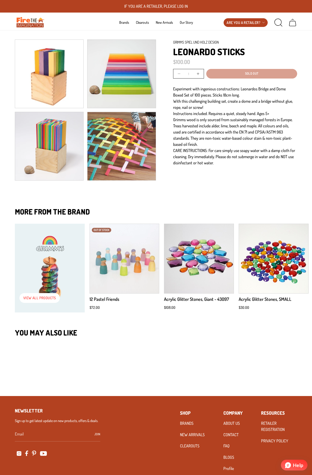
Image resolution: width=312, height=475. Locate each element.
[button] (124, 22)
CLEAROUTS (189, 445)
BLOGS (228, 457)
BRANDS (186, 423)
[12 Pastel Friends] (124, 259)
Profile (228, 468)
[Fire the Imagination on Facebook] (26, 453)
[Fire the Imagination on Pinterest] (34, 453)
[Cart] (293, 22)
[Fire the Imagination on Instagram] (19, 453)
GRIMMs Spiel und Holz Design (196, 42)
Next (301, 258)
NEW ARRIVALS (192, 434)
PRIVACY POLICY (274, 440)
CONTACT (231, 434)
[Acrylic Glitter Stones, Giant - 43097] (199, 259)
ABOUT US (231, 423)
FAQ (226, 445)
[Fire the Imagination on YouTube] (43, 453)
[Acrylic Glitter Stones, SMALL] (274, 259)
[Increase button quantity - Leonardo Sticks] (198, 73)
